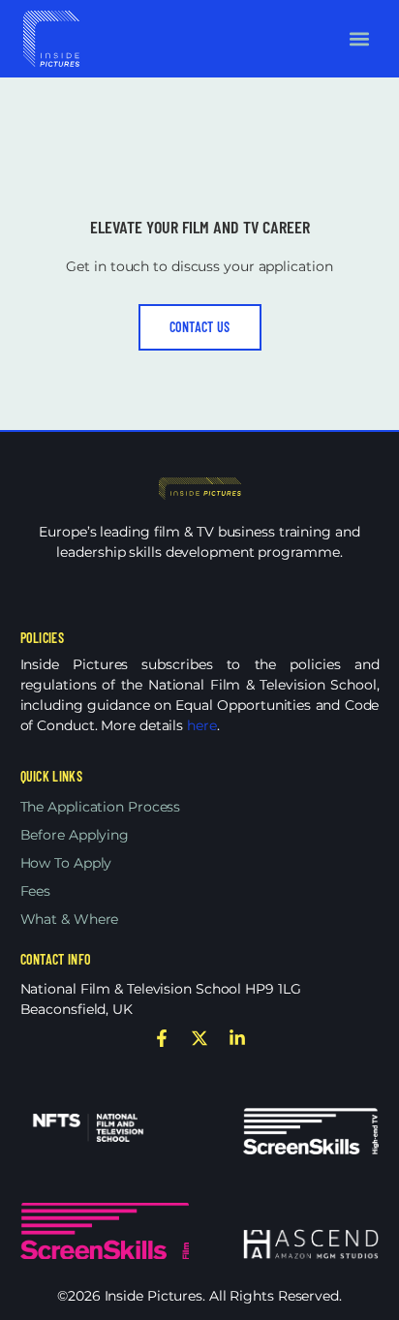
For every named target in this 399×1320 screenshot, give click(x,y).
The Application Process (100, 806)
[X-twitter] (199, 1038)
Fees (35, 891)
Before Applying (75, 835)
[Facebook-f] (161, 1038)
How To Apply (66, 863)
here (202, 725)
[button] (360, 38)
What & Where (69, 919)
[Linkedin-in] (237, 1038)
